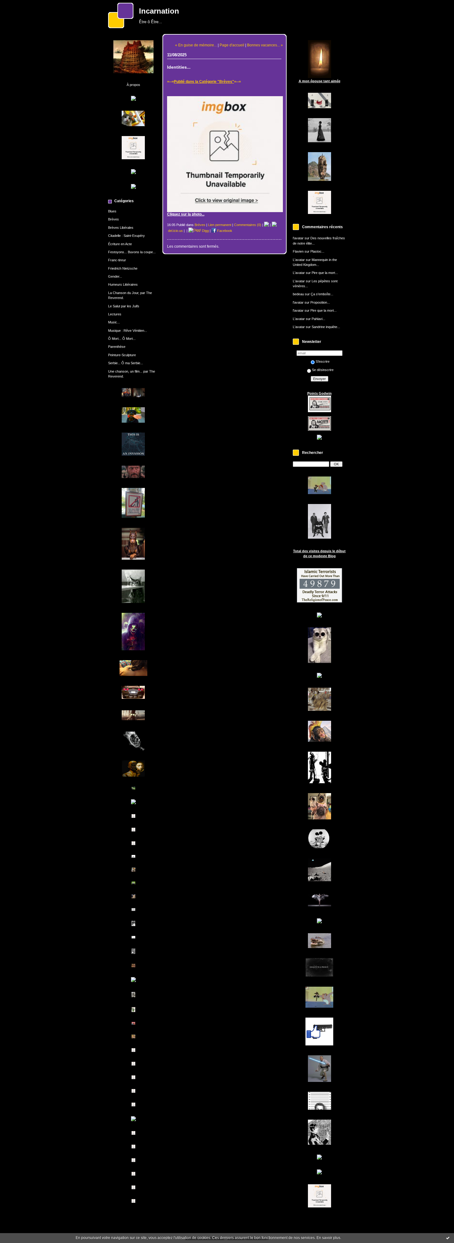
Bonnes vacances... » (265, 45)
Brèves (113, 219)
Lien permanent (219, 225)
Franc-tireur (117, 260)
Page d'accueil (232, 45)
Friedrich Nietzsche (122, 268)
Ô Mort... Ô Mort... (122, 338)
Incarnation (159, 11)
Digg (205, 231)
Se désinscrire (323, 370)
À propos (133, 85)
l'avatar (298, 238)
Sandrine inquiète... (326, 327)
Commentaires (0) (247, 225)
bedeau (298, 294)
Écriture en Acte (120, 244)
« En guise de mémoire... (196, 45)
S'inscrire (323, 361)
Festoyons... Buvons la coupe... (132, 252)
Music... (114, 322)
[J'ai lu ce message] (447, 1237)
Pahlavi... (318, 319)
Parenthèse (116, 346)
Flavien (298, 251)
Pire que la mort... (325, 273)
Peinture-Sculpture (122, 355)
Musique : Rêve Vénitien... (127, 330)
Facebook (224, 231)
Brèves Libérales (120, 227)
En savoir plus (328, 1238)
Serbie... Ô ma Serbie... (125, 363)
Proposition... (320, 302)
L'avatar (299, 260)
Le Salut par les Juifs (123, 306)
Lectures (114, 314)
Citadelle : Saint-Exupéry (126, 235)
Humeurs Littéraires (123, 284)
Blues (112, 211)
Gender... (115, 276)
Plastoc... (317, 251)
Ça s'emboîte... (322, 294)
